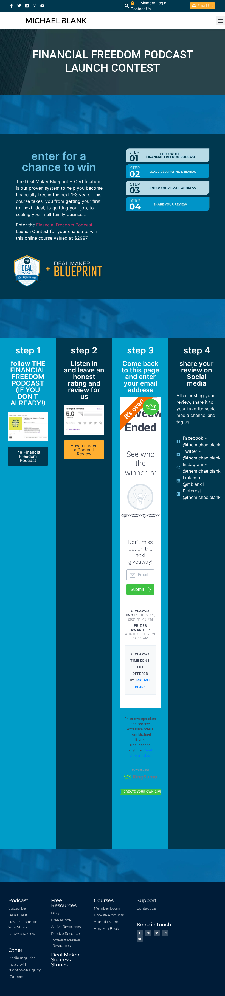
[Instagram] (34, 6)
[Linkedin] (27, 6)
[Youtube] (42, 6)
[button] (220, 20)
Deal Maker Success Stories (65, 960)
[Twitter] (19, 6)
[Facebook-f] (11, 6)
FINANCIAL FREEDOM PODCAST (112, 54)
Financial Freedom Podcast (64, 225)
